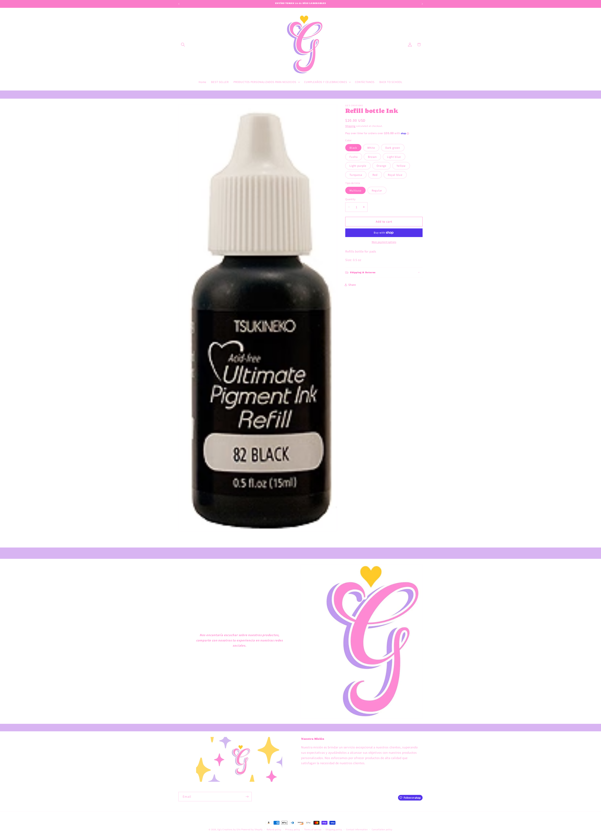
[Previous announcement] (178, 4)
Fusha (353, 156)
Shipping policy (334, 829)
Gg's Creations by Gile (229, 829)
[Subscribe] (247, 796)
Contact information (357, 829)
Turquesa (355, 175)
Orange (381, 166)
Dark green (392, 148)
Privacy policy (292, 829)
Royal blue (395, 175)
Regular (377, 190)
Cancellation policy (382, 829)
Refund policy (274, 829)
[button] (182, 44)
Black (353, 148)
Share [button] (352, 285)
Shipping (350, 125)
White (371, 148)
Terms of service (313, 829)
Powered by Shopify (252, 829)
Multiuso (355, 190)
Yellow (401, 166)
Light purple (357, 166)
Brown (372, 156)
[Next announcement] (422, 4)
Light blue (394, 156)
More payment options (384, 241)
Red (375, 175)
